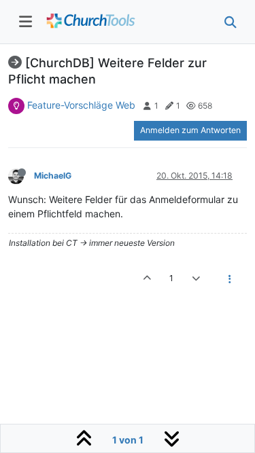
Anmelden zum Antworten (190, 130)
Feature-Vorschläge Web (81, 105)
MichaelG (52, 175)
